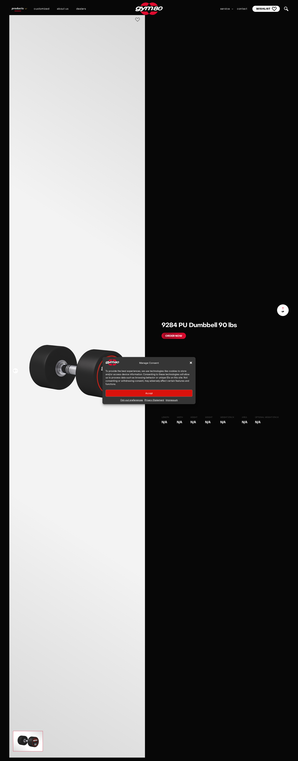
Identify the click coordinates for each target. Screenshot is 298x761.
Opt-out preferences (131, 400)
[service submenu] (232, 9)
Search (286, 9)
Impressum (172, 400)
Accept (149, 393)
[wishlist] (137, 19)
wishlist (263, 8)
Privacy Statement (154, 400)
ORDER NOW (173, 335)
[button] (190, 362)
